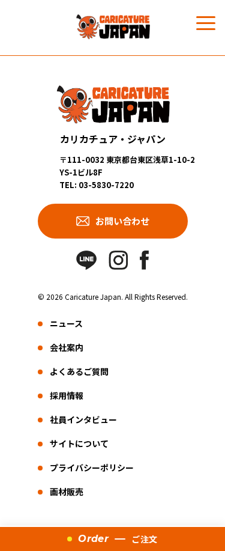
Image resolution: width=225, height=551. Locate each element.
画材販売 (66, 492)
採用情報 (66, 395)
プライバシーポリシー (92, 467)
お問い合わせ (122, 221)
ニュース (66, 323)
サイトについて (79, 443)
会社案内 (66, 347)
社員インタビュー (83, 419)
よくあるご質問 (79, 371)
